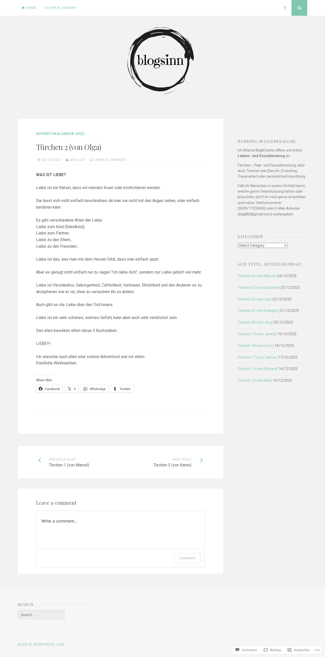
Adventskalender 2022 (60, 134)
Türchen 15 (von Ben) (255, 380)
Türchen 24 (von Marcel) (257, 276)
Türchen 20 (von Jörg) (255, 322)
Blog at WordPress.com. (41, 644)
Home (31, 8)
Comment (187, 558)
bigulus (77, 160)
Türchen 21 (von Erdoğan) (258, 311)
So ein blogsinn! (60, 8)
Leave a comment (110, 160)
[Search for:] (41, 615)
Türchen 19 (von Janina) (257, 334)
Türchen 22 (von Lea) (254, 299)
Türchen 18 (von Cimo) (256, 346)
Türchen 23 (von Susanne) (259, 287)
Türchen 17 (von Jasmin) (258, 357)
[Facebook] (285, 8)
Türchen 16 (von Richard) (258, 369)
